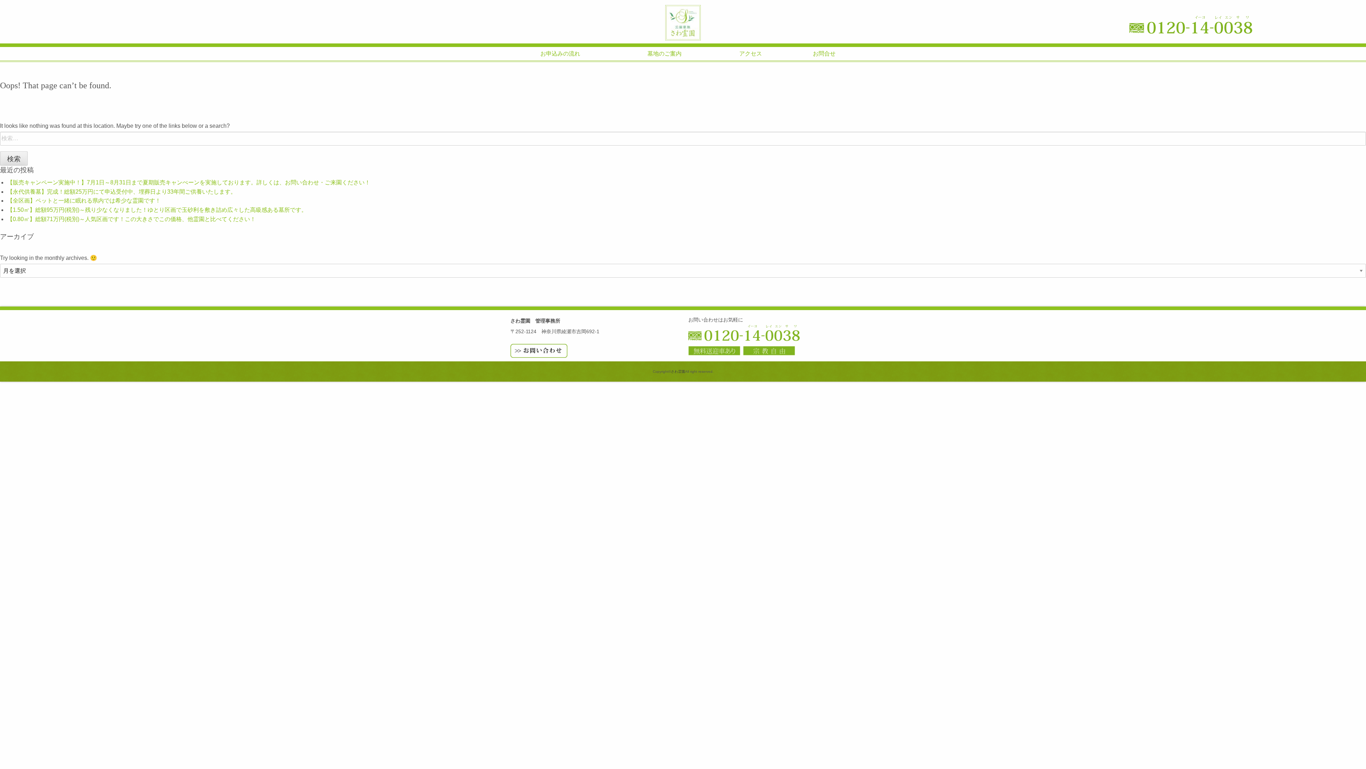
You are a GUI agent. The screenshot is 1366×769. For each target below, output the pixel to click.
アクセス (750, 54)
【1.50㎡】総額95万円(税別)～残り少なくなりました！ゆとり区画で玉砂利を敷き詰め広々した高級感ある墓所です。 (157, 210)
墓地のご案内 (664, 54)
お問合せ (824, 54)
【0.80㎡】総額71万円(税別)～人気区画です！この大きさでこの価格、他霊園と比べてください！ (131, 219)
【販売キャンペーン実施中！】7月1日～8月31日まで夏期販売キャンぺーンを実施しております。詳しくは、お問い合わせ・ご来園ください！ (188, 182)
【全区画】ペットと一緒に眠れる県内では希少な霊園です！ (84, 201)
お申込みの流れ (560, 54)
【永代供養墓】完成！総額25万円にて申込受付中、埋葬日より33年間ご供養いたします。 (121, 192)
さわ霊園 (683, 23)
